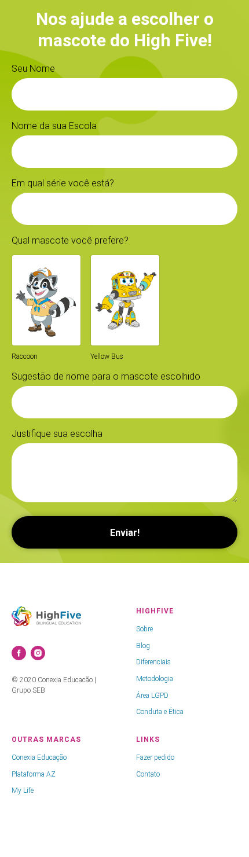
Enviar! (125, 532)
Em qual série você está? (63, 183)
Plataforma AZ (34, 774)
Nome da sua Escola (54, 125)
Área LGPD (152, 696)
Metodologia (154, 679)
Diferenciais (153, 662)
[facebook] (19, 653)
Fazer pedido (155, 757)
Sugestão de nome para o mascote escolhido (106, 376)
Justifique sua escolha (57, 433)
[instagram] (38, 653)
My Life (23, 790)
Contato (148, 774)
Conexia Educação (39, 757)
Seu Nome (33, 68)
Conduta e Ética (160, 712)
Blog (143, 646)
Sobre (144, 629)
